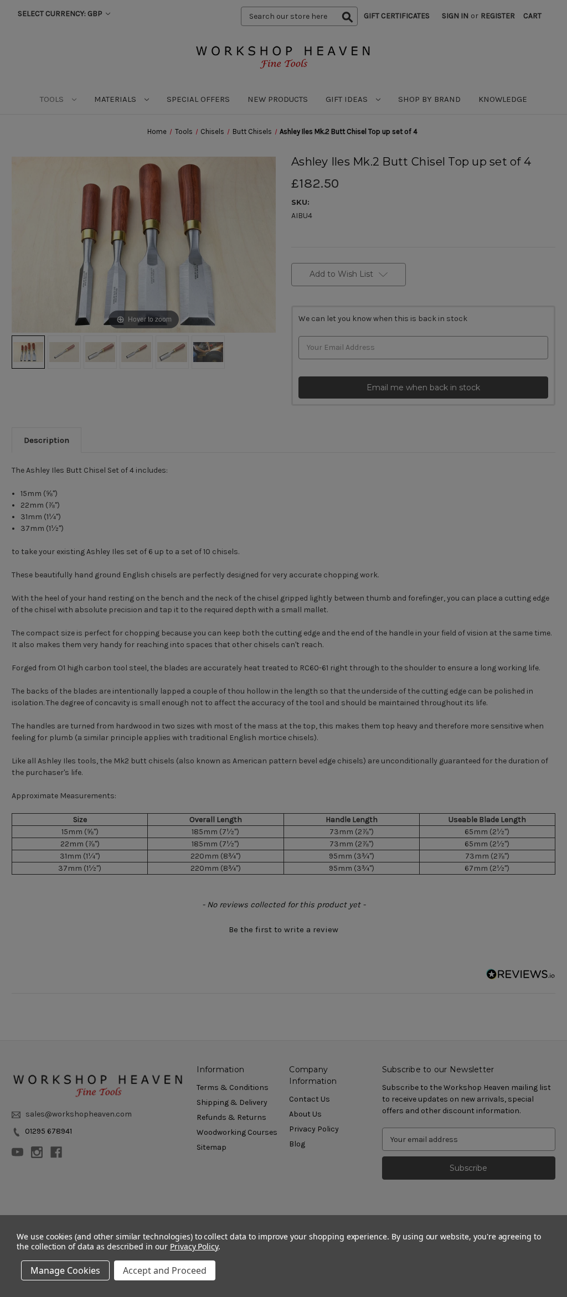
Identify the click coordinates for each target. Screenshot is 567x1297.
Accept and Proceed (165, 1270)
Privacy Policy (194, 1246)
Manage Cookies (65, 1270)
